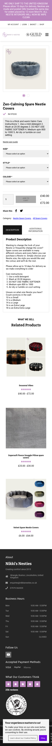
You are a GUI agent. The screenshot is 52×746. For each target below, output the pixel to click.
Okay (43, 738)
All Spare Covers (40, 218)
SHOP (42, 24)
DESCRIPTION (12, 230)
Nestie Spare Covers (22, 218)
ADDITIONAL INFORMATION (35, 229)
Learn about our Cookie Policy (23, 738)
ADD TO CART (26, 199)
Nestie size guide (10, 142)
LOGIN (24, 24)
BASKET (33, 24)
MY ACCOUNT (13, 24)
